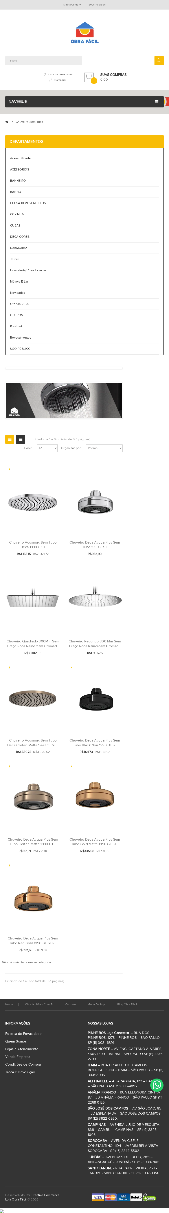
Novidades (17, 293)
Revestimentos (20, 337)
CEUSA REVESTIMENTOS (28, 203)
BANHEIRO (18, 181)
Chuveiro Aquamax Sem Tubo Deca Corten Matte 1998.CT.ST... (33, 742)
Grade (9, 439)
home (9, 1004)
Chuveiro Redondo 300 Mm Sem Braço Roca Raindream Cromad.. (95, 643)
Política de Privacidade (23, 1034)
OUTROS (16, 315)
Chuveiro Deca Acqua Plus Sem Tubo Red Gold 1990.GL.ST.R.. (33, 940)
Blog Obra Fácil (127, 1004)
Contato (70, 1004)
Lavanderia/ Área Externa (28, 270)
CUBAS (15, 225)
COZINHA (17, 214)
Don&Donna (19, 248)
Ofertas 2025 (19, 304)
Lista (20, 439)
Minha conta (71, 4)
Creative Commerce (45, 1195)
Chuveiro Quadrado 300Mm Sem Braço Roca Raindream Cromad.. (33, 643)
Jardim (15, 259)
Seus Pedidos (97, 4)
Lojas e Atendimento (22, 1049)
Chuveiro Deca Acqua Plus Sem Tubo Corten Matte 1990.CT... (33, 842)
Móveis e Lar (19, 281)
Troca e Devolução (20, 1072)
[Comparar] (50, 554)
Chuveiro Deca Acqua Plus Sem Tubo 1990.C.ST (95, 544)
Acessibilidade (21, 158)
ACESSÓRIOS (19, 169)
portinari (16, 326)
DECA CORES (19, 237)
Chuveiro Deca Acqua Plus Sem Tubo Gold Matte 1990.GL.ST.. (95, 842)
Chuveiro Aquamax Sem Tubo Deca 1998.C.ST (33, 544)
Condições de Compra (23, 1065)
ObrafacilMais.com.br (39, 1004)
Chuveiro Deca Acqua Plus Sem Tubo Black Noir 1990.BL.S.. (95, 742)
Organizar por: (71, 448)
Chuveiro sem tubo (30, 122)
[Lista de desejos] (42, 554)
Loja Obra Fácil (16, 1199)
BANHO (15, 192)
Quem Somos (16, 1041)
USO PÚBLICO (20, 349)
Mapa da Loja (96, 1004)
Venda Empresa (17, 1057)
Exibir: (28, 448)
